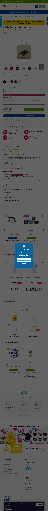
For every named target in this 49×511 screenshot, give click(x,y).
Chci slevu (24, 263)
